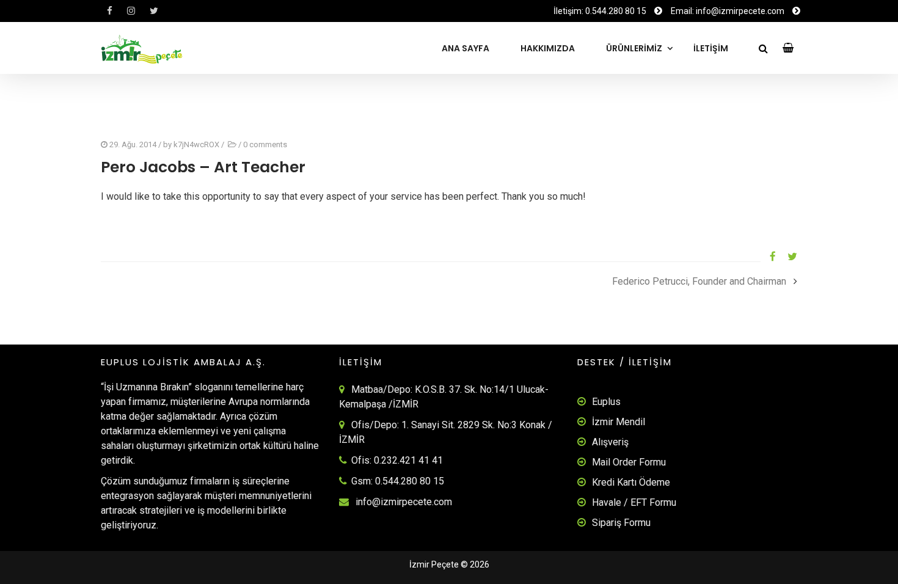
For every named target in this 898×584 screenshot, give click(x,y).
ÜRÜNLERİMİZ (634, 48)
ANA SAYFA (465, 48)
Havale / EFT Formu (634, 502)
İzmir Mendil (618, 422)
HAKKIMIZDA (547, 48)
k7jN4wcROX (196, 144)
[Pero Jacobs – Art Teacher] (768, 256)
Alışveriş (610, 442)
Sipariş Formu (621, 522)
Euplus (606, 401)
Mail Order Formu (629, 462)
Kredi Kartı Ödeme (631, 482)
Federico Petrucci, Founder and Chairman (699, 281)
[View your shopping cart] (788, 48)
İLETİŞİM (710, 48)
